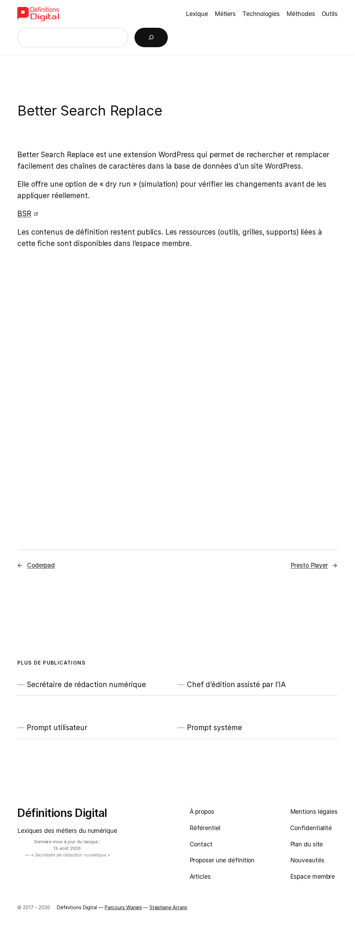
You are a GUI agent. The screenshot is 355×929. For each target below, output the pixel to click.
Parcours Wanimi (123, 907)
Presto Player (309, 565)
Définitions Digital (62, 813)
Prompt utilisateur (57, 728)
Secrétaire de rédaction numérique (86, 685)
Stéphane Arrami (168, 907)
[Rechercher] (151, 37)
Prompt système (214, 728)
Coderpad (41, 565)
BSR (24, 213)
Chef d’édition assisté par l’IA (236, 685)
